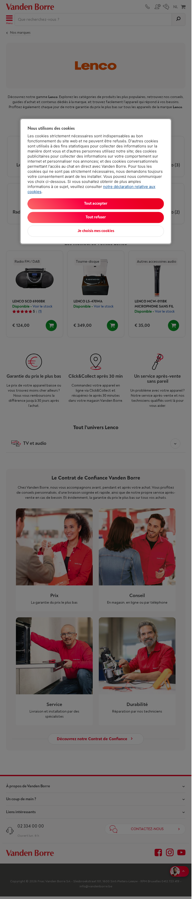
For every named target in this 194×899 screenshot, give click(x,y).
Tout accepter (95, 203)
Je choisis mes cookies (96, 231)
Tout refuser (96, 217)
